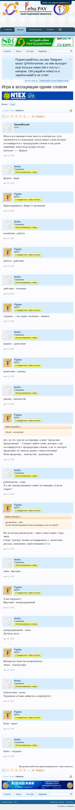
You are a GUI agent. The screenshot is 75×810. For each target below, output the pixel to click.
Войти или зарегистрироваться (56, 3)
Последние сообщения (13, 34)
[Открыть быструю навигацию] (71, 51)
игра (13, 104)
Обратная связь (57, 802)
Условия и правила (65, 806)
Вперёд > (40, 116)
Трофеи (50, 29)
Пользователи (35, 29)
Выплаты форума (31, 81)
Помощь (69, 802)
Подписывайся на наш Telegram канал (54, 81)
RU (15, 802)
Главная (8, 29)
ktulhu (17, 166)
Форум (20, 30)
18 (33, 116)
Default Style (7, 802)
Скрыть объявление (70, 59)
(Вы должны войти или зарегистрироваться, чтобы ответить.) (46, 766)
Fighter (18, 194)
